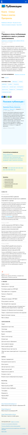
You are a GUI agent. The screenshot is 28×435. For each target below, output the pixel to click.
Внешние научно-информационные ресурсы (12, 376)
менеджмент (6, 160)
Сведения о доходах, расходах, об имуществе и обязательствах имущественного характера (13, 307)
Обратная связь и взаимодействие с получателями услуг (13, 352)
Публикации (14, 6)
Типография (4, 390)
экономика (20, 160)
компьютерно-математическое (10, 158)
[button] (3, 104)
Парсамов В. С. (12, 109)
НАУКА (3, 356)
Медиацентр (4, 393)
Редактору (25, 433)
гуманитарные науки (7, 157)
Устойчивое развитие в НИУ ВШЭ (9, 289)
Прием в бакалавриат (6, 331)
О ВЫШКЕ (4, 281)
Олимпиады (4, 329)
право (10, 160)
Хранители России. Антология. (11, 107)
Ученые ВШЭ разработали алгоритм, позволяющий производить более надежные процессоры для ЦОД (11, 248)
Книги (4, 11)
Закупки (3, 296)
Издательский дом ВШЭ (7, 385)
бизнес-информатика (7, 154)
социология (14, 160)
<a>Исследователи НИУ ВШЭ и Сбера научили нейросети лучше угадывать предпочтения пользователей (12, 227)
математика (20, 158)
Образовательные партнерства (9, 349)
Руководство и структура (7, 286)
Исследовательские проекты (8, 361)
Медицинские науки (8, 182)
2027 (9, 167)
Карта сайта (3, 431)
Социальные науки (8, 185)
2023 (19, 167)
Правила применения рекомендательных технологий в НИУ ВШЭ (13, 429)
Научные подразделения (7, 359)
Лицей (3, 324)
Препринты (6, 18)
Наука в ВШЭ (19, 24)
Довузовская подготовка (7, 326)
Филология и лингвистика (20, 74)
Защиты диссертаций (6, 369)
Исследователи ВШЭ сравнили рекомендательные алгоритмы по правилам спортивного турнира (13, 198)
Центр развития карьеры (7, 344)
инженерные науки (16, 157)
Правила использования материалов (9, 24)
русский (7, 77)
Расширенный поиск (17, 22)
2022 (22, 167)
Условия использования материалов (9, 424)
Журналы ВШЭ (5, 395)
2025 (14, 167)
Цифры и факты (5, 284)
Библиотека (4, 383)
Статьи (12, 11)
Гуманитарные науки (8, 179)
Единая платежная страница (8, 315)
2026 (12, 167)
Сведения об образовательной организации (12, 310)
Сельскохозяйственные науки (11, 183)
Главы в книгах (8, 15)
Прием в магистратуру (6, 336)
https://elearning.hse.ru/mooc (8, 414)
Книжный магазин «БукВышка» (8, 388)
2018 (12, 169)
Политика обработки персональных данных (10, 426)
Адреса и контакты (15, 421)
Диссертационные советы (7, 366)
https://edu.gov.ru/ (6, 409)
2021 (4, 169)
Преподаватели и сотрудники (8, 291)
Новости (4, 192)
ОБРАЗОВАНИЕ (5, 321)
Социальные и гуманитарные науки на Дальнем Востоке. (12, 40)
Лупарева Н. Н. (6, 109)
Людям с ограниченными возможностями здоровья (13, 312)
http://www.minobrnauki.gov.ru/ (9, 403)
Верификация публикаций (7, 22)
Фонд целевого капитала (7, 301)
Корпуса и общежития (6, 294)
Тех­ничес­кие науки (8, 186)
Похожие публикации (13, 101)
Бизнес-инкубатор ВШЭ (7, 346)
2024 (17, 167)
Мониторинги (4, 364)
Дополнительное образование (9, 341)
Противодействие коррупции (8, 304)
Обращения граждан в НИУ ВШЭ (9, 299)
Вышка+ (3, 334)
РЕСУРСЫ (4, 380)
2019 (9, 169)
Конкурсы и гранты (6, 374)
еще (14, 169)
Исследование (9, 216)
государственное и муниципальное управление (13, 155)
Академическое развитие (7, 371)
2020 (7, 169)
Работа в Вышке (5, 317)
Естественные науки (8, 180)
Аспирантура (4, 339)
